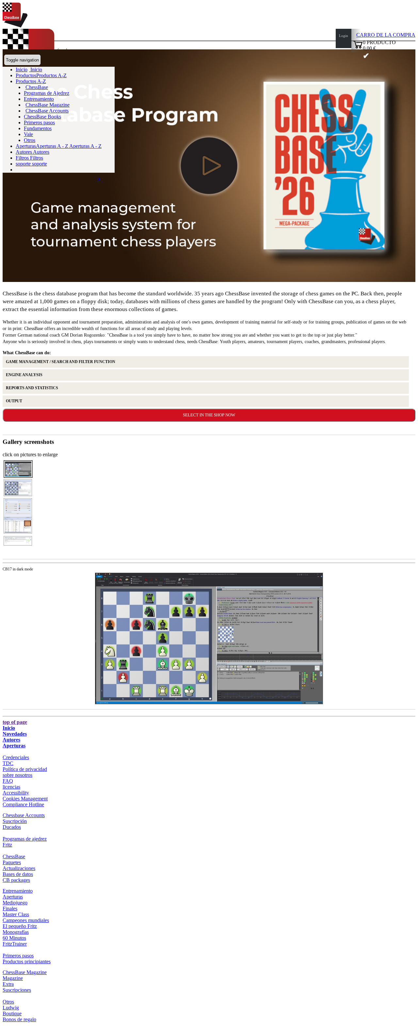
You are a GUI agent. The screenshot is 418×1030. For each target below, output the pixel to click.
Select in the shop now (209, 414)
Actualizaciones (19, 868)
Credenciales (16, 757)
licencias (11, 787)
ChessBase (36, 87)
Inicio (35, 69)
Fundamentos (38, 128)
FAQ (8, 781)
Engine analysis (24, 375)
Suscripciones (17, 990)
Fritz (7, 844)
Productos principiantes (27, 961)
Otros (29, 140)
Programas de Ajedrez (46, 93)
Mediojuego (15, 902)
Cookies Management (25, 798)
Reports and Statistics (32, 388)
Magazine (13, 978)
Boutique (12, 1013)
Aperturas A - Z (85, 146)
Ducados (12, 827)
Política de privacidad (25, 769)
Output (14, 401)
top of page (15, 722)
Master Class (16, 914)
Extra (8, 984)
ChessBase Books (42, 116)
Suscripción (15, 821)
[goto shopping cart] (358, 47)
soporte (24, 163)
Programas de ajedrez (25, 839)
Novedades (15, 734)
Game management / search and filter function (60, 361)
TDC (8, 763)
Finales (10, 908)
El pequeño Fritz (20, 926)
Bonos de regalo (19, 1019)
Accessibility (16, 792)
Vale (28, 134)
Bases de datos (18, 874)
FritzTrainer (15, 944)
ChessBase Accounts (47, 110)
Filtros (23, 158)
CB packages (16, 880)
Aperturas (14, 745)
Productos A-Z (31, 81)
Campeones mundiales (26, 920)
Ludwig (11, 1007)
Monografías (16, 932)
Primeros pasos (39, 122)
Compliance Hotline (23, 804)
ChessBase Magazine (47, 105)
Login (343, 36)
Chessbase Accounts (24, 815)
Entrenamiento (39, 99)
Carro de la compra (385, 35)
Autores (24, 152)
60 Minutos (14, 938)
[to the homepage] (15, 25)
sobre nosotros (17, 775)
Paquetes (12, 862)
